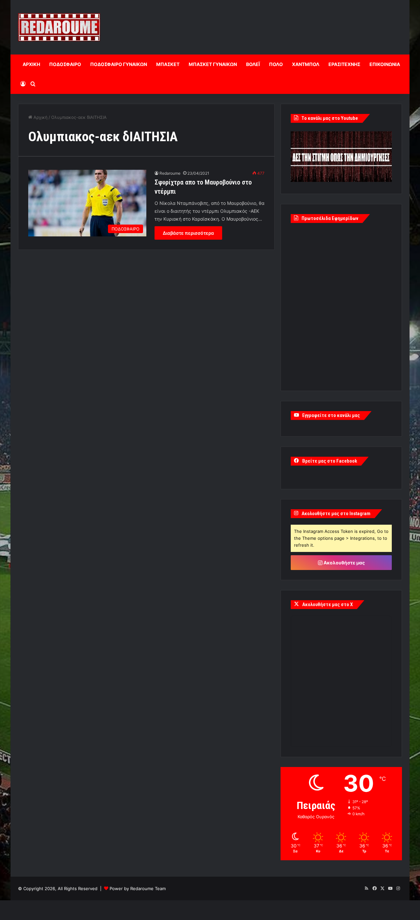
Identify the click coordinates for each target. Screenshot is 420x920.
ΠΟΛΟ (276, 64)
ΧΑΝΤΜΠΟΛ (305, 64)
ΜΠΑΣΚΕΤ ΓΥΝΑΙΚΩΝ (213, 64)
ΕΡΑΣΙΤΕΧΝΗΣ (344, 64)
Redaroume (169, 173)
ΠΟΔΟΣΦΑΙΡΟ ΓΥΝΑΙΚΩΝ (118, 64)
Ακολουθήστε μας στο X (327, 604)
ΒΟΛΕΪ (253, 64)
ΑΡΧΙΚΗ (31, 64)
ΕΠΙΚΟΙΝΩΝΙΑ (384, 64)
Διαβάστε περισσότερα (188, 233)
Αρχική (40, 117)
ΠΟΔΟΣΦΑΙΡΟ (65, 64)
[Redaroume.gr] (59, 27)
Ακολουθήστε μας (344, 562)
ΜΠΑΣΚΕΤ (167, 64)
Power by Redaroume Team (138, 888)
